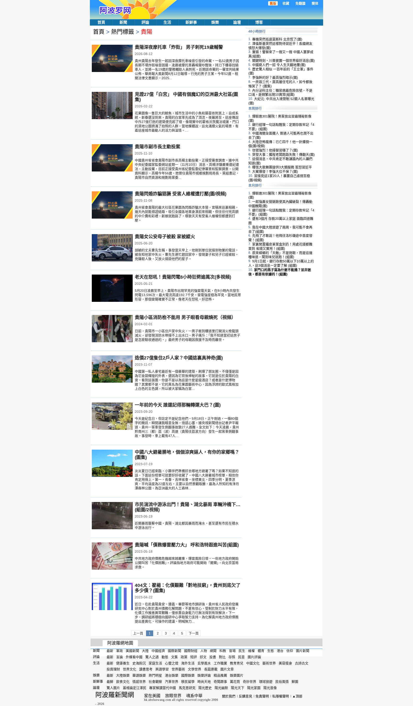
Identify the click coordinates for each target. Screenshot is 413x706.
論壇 (237, 22)
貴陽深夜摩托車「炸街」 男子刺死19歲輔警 (179, 47)
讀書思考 (145, 669)
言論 (119, 657)
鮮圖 (295, 682)
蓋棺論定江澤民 (134, 688)
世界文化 (129, 669)
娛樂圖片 (236, 675)
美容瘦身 (285, 663)
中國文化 (253, 663)
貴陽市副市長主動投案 (157, 146)
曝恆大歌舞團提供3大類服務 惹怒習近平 (282, 167)
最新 (110, 651)
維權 (251, 651)
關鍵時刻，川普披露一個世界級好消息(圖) (283, 60)
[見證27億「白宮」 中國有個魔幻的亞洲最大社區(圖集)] (112, 106)
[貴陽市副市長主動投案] (112, 158)
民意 (241, 657)
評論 (145, 22)
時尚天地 (204, 682)
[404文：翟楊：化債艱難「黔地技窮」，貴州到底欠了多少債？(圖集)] (112, 597)
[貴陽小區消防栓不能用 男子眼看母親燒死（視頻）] (112, 329)
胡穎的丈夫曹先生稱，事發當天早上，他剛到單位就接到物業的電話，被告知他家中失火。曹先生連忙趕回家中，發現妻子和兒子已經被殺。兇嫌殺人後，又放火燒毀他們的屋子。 (187, 254)
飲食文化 (123, 682)
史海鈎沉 (139, 663)
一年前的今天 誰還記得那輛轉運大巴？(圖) (178, 405)
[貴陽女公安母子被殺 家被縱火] (112, 248)
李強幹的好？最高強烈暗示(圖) (275, 77)
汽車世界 (171, 682)
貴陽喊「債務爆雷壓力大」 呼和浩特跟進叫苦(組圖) (187, 544)
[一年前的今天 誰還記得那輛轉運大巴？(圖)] (112, 417)
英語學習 (162, 669)
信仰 (289, 651)
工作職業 (220, 663)
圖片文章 (227, 669)
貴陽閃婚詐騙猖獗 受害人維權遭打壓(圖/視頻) (180, 193)
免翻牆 (300, 3)
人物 (203, 651)
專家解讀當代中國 (162, 688)
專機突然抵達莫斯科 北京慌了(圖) (277, 39)
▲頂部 (297, 696)
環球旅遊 (265, 682)
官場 (232, 651)
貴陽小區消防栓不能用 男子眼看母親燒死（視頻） (185, 317)
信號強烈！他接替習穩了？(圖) (275, 150)
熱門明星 (155, 675)
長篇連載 (210, 669)
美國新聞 (132, 651)
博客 (259, 22)
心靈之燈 (171, 663)
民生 (242, 651)
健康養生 (123, 663)
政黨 (184, 657)
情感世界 (139, 682)
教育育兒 (236, 663)
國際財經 (190, 651)
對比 (222, 657)
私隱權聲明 (280, 696)
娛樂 (215, 22)
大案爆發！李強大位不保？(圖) (275, 171)
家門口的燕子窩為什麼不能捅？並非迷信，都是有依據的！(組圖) (279, 272)
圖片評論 (254, 657)
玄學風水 (204, 663)
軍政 (119, 651)
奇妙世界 (249, 682)
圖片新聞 (302, 651)
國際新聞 (174, 651)
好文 (203, 657)
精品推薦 (220, 675)
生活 (167, 22)
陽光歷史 (205, 688)
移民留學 (188, 682)
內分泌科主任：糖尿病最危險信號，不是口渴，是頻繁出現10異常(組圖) (280, 92)
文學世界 (194, 669)
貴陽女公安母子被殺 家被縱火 (165, 236)
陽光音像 (270, 688)
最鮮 (110, 682)
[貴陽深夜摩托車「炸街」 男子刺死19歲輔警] (112, 59)
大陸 (145, 651)
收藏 (286, 3)
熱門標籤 (122, 31)
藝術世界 (269, 663)
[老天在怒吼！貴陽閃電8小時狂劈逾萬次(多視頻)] (112, 289)
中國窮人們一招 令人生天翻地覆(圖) (279, 65)
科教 (222, 651)
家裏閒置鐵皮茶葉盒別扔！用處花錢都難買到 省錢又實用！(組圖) (280, 246)
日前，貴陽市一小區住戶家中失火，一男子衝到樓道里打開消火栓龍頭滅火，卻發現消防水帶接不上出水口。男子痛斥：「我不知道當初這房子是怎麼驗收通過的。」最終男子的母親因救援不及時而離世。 (187, 335)
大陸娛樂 (123, 675)
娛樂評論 (204, 675)
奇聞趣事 (220, 682)
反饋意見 (245, 696)
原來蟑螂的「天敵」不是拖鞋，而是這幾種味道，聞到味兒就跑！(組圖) (280, 255)
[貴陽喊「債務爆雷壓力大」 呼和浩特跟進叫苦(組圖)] (112, 556)
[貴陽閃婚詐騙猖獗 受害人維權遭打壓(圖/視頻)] (112, 205)
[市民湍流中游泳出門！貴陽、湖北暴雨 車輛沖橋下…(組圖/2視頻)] (112, 516)
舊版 (273, 3)
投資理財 (113, 669)
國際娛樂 (188, 675)
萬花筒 (235, 682)
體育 (261, 651)
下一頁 (194, 633)
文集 (174, 657)
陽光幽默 (221, 688)
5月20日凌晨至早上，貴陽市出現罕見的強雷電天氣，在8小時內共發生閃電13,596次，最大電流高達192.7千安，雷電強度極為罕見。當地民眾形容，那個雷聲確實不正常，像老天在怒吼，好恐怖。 (188, 295)
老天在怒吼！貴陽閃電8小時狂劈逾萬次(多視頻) (183, 277)
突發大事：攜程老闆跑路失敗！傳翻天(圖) (283, 154)
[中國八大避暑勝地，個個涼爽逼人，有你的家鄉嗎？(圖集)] (112, 464)
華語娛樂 (139, 675)
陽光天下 (237, 688)
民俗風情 (282, 682)
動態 (165, 657)
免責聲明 (262, 696)
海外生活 (188, 663)
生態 (270, 651)
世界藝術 (178, 669)
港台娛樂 (171, 675)
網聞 (213, 651)
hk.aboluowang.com (157, 699)
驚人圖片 (113, 688)
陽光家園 (254, 688)
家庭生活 (155, 663)
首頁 (101, 22)
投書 (212, 657)
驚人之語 (152, 657)
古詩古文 (301, 663)
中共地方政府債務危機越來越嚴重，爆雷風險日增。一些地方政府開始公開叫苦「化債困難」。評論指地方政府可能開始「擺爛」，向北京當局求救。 (187, 563)
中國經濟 (158, 651)
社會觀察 (155, 682)
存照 (231, 657)
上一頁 (138, 633)
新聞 (123, 22)
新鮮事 (191, 22)
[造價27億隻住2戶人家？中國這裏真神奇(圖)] (112, 369)
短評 (193, 657)
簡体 (315, 3)
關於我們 (228, 696)
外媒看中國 (134, 657)
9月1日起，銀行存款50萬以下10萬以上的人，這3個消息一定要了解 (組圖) (281, 263)
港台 (280, 651)
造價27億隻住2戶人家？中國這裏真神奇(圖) (179, 357)
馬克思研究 (187, 688)
